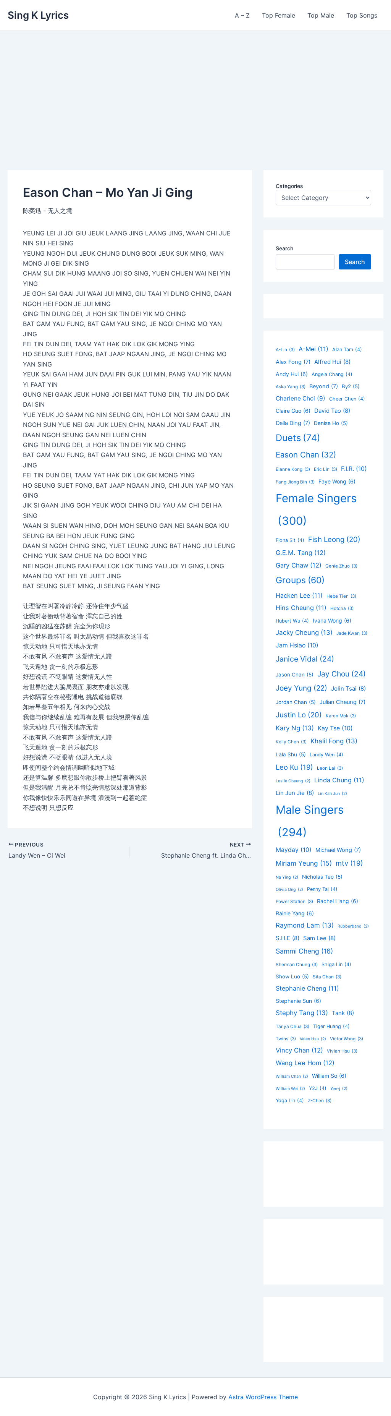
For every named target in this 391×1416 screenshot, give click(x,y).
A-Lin (285, 349)
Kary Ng (295, 728)
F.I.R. (354, 468)
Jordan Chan (296, 702)
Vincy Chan (299, 1050)
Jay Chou (341, 673)
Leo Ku (294, 767)
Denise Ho (331, 423)
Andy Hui (292, 374)
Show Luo (292, 976)
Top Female (278, 15)
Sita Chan (327, 977)
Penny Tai (322, 889)
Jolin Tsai (348, 688)
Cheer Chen (347, 399)
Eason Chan (306, 454)
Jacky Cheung (304, 632)
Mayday (294, 849)
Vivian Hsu (342, 1051)
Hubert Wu (292, 621)
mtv (349, 863)
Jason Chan (294, 675)
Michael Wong (338, 850)
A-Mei (313, 349)
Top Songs (361, 15)
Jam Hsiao (297, 645)
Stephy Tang (302, 1013)
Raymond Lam (305, 925)
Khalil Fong (333, 741)
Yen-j (338, 1088)
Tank (343, 1013)
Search (284, 248)
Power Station (294, 901)
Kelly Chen (291, 741)
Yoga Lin (290, 1100)
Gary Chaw (299, 565)
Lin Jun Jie (295, 792)
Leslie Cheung (293, 781)
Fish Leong (334, 539)
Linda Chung (339, 780)
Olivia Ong (289, 889)
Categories (289, 186)
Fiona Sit (290, 540)
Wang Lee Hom (305, 1063)
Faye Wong (336, 481)
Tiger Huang (331, 1026)
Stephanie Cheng (307, 988)
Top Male (320, 15)
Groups (300, 580)
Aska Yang (290, 386)
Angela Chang (332, 374)
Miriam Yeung (304, 863)
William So (329, 1075)
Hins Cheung (301, 607)
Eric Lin (325, 469)
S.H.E (287, 938)
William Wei (290, 1088)
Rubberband (353, 926)
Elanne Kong (293, 469)
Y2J (317, 1088)
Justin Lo (299, 714)
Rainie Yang (295, 913)
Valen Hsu (313, 1038)
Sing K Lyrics (38, 15)
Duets (298, 437)
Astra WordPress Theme (263, 1397)
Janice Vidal (305, 658)
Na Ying (287, 877)
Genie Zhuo (341, 566)
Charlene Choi (300, 398)
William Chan (292, 1076)
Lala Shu (291, 754)
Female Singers (316, 509)
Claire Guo (293, 410)
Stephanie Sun (298, 1001)
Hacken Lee (299, 595)
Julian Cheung (342, 702)
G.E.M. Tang (301, 552)
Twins (286, 1038)
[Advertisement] (195, 88)
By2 (351, 386)
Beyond (323, 386)
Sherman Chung (297, 964)
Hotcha (342, 608)
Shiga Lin (336, 964)
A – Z (242, 15)
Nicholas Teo (322, 877)
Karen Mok (341, 716)
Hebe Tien (341, 596)
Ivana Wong (332, 620)
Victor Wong (346, 1038)
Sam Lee (319, 938)
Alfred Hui (332, 361)
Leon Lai (330, 768)
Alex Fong (293, 361)
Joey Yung (301, 688)
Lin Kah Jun (332, 793)
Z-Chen (319, 1100)
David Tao (332, 410)
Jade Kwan (351, 633)
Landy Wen (326, 754)
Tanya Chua (292, 1026)
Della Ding (293, 423)
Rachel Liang (337, 901)
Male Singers (310, 821)
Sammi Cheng (304, 951)
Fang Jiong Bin (295, 482)
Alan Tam (347, 349)
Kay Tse (335, 728)
